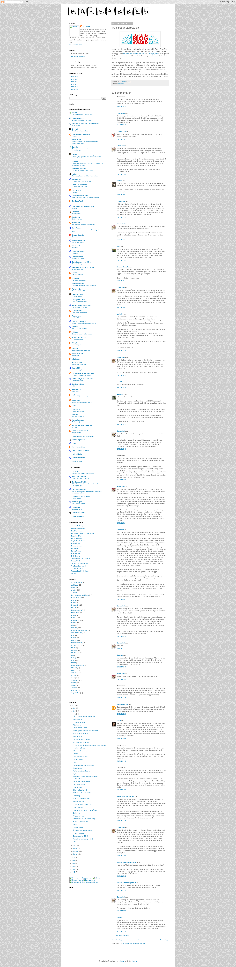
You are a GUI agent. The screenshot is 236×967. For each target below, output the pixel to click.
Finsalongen (76, 316)
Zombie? (76, 754)
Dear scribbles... (77, 498)
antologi (74, 592)
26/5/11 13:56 (121, 739)
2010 (73, 858)
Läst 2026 (75, 136)
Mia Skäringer (76, 553)
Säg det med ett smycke (81, 822)
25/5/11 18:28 (121, 387)
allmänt (73, 590)
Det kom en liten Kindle (81, 836)
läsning (73, 658)
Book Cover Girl (77, 354)
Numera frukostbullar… (79, 416)
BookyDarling (77, 461)
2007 (73, 866)
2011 (73, 705)
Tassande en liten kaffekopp (82, 425)
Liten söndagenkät (79, 784)
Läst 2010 (74, 84)
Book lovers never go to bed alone (82, 533)
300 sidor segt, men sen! (81, 799)
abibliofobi (74, 585)
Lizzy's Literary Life (79, 489)
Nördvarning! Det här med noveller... (83, 397)
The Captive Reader (79, 476)
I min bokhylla (77, 454)
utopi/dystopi (75, 693)
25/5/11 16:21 (121, 240)
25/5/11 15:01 (121, 139)
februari (76, 851)
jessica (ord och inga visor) (126, 796)
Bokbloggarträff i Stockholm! (82, 804)
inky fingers (76, 359)
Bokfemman (75, 612)
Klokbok (74, 427)
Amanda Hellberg (77, 526)
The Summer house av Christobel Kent (83, 224)
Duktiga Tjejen (122, 131)
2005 (73, 872)
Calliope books (77, 310)
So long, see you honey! (79, 364)
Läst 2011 (74, 87)
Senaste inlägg (117, 940)
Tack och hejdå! (76, 213)
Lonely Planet (76, 551)
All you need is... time (80, 816)
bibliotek (74, 600)
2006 (73, 869)
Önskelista (74, 89)
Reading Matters (78, 516)
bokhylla (74, 615)
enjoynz (121, 961)
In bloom (74, 208)
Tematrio (74, 688)
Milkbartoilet (76, 140)
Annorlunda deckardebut (79, 312)
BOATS (73, 608)
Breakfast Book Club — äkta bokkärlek (85, 124)
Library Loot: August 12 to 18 (80, 478)
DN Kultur (74, 548)
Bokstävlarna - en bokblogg (81, 262)
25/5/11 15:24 (121, 174)
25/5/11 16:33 (121, 260)
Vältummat (76, 400)
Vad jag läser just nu (78, 242)
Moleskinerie (75, 556)
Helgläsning (75, 253)
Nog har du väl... (78, 759)
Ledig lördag (77, 787)
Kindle (73, 648)
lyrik (72, 655)
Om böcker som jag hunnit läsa (83, 373)
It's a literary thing (78, 447)
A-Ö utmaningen (76, 582)
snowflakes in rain (78, 240)
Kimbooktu (76, 507)
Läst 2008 (74, 79)
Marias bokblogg (78, 420)
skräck (73, 683)
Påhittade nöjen (77, 257)
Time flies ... (75, 248)
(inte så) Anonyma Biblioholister (83, 206)
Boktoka (75, 147)
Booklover (75, 471)
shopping (74, 680)
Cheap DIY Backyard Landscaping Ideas (84, 285)
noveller (74, 668)
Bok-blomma (77, 768)
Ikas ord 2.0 (76, 368)
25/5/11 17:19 (121, 375)
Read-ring (76, 796)
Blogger (134, 961)
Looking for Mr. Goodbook (81, 134)
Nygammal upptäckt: (78, 370)
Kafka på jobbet (153, 54)
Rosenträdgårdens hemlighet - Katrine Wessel (85, 176)
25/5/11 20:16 (121, 480)
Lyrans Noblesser (78, 118)
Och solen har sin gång (80, 195)
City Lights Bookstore (78, 541)
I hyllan (74, 273)
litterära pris (75, 653)
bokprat (73, 618)
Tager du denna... (79, 801)
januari (75, 854)
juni (74, 711)
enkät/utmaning (76, 633)
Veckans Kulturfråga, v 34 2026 (81, 120)
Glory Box (75, 343)
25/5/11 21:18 (121, 636)
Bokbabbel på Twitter (78, 56)
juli (74, 708)
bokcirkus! (76, 348)
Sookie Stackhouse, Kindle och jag (84, 819)
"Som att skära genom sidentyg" (83, 765)
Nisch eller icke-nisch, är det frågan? (85, 810)
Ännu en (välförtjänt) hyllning (82, 830)
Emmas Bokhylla (123, 267)
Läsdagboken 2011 (78, 300)
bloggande (121, 83)
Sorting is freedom (77, 219)
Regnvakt (75, 192)
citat (72, 625)
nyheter (73, 670)
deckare (74, 628)
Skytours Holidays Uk (78, 291)
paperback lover (77, 294)
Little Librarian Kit (77, 509)
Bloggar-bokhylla (79, 833)
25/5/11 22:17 (121, 649)
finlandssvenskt (76, 643)
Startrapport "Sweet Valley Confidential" (86, 731)
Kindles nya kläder (79, 748)
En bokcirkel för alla (137, 54)
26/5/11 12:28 (121, 714)
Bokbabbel (121, 146)
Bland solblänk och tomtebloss (83, 436)
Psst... (75, 842)
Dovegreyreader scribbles (81, 496)
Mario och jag (76, 125)
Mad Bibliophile (77, 502)
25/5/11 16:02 (121, 195)
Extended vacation (77, 339)
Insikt (75, 824)
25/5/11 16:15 (121, 217)
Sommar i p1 (76, 391)
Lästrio (73, 663)
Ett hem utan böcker (79, 337)
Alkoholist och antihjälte (81, 733)
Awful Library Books (78, 528)
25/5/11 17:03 (121, 307)
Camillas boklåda (78, 384)
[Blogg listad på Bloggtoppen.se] (80, 878)
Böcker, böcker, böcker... (80, 185)
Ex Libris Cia (76, 389)
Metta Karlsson (122, 704)
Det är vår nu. (76, 237)
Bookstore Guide (76, 538)
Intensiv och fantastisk (80, 751)
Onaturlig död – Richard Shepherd (82, 181)
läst (72, 660)
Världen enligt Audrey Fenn (81, 305)
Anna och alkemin (79, 722)
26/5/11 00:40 (121, 667)
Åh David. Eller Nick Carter (82, 793)
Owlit (73, 406)
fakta (72, 635)
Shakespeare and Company (80, 558)
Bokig (74, 443)
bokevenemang (76, 610)
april (75, 845)
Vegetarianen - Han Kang (79, 186)
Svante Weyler (76, 561)
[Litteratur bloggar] (76, 880)
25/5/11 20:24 (121, 523)
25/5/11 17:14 (121, 351)
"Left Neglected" (78, 807)
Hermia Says (76, 190)
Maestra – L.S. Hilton (78, 258)
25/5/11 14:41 (121, 125)
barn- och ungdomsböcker (80, 595)
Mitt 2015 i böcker (77, 274)
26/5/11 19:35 (121, 821)
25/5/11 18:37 (121, 424)
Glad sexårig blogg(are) (81, 756)
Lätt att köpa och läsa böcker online (82, 170)
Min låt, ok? (75, 318)
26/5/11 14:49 (121, 761)
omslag (73, 675)
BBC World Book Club (78, 503)
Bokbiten (75, 327)
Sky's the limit (77, 736)
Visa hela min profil (75, 45)
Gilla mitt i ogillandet (80, 790)
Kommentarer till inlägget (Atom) (134, 943)
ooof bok (75, 415)
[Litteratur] (97, 878)
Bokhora (126, 54)
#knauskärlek (77, 719)
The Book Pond (77, 201)
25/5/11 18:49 (121, 449)
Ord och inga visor (78, 440)
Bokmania (120, 530)
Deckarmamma (76, 546)
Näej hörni (75, 386)
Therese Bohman (77, 568)
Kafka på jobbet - (78, 362)
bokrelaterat (75, 620)
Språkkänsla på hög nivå (79, 328)
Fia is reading (76, 289)
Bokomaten (121, 201)
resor (73, 678)
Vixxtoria (120, 394)
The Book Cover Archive (79, 566)
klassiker (74, 650)
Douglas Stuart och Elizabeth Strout (82, 114)
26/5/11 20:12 (121, 890)
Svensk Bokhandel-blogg (79, 563)
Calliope (120, 181)
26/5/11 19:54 (121, 856)
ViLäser (73, 573)
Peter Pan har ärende (80, 728)
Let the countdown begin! (81, 739)
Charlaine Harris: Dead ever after (82, 334)
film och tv (74, 640)
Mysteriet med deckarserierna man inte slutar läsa (89, 745)
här (126, 56)
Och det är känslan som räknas (81, 375)
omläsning (74, 673)
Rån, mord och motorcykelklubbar (84, 716)
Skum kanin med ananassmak (81, 350)
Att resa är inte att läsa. (79, 280)
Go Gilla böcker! (78, 827)
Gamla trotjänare (77, 296)
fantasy (73, 638)
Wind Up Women (77, 246)
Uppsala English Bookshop (80, 571)
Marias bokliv (76, 179)
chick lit (73, 623)
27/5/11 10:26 (121, 931)
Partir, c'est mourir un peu (79, 301)
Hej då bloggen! (76, 345)
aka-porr (74, 588)
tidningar (74, 690)
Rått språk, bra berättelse (81, 781)
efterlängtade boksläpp (79, 630)
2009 (73, 860)
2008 (73, 863)
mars (75, 848)
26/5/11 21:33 (121, 911)
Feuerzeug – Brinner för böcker (83, 267)
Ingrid (119, 246)
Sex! (74, 762)
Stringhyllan (76, 278)
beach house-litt (76, 597)
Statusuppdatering (77, 380)
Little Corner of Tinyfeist (80, 450)
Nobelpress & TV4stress (79, 307)
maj (74, 714)
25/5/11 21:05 (121, 599)
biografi (73, 603)
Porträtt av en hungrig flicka (80, 131)
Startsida (141, 940)
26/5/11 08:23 (121, 679)
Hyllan (74, 174)
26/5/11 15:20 (121, 790)
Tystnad (75, 129)
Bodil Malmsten (76, 531)
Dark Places (76, 228)
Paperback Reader (78, 513)
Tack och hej (76, 422)
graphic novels (76, 645)
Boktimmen (76, 217)
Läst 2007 (74, 77)
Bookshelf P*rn (76, 536)
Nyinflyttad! (75, 355)
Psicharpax (121, 113)
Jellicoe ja (76, 813)
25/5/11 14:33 (121, 106)
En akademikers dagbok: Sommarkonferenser (86, 197)
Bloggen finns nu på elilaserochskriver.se (84, 323)
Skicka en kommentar (122, 936)
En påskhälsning (77, 264)
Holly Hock (76, 395)
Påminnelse (77, 725)
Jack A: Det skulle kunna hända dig (82, 402)
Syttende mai (77, 774)
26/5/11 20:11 (121, 876)
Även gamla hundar (78, 269)
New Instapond (76, 203)
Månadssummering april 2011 (83, 839)
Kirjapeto (75, 332)
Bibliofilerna (76, 409)
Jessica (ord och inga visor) (126, 862)
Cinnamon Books (78, 251)
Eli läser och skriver (79, 321)
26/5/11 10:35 (121, 698)
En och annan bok (78, 284)
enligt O (119, 314)
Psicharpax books (78, 458)
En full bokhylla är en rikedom (82, 379)
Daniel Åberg (75, 543)
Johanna (120, 655)
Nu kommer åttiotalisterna (81, 771)
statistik (73, 685)
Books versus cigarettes (80, 431)
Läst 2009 (74, 82)
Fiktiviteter (76, 154)
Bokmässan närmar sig (79, 411)
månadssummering (77, 665)
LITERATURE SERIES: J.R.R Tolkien (83, 473)
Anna (119, 720)
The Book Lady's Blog (79, 482)
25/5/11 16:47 (121, 281)
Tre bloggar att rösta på (81, 742)
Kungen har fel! (76, 432)
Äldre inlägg (164, 940)
